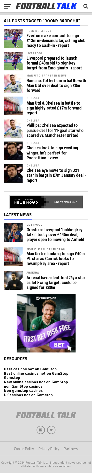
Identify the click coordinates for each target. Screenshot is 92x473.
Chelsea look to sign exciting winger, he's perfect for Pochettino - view (52, 152)
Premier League (39, 31)
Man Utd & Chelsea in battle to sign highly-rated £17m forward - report (55, 108)
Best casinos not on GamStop (30, 369)
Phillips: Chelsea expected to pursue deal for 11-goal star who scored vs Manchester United (55, 130)
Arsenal (32, 272)
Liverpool (34, 53)
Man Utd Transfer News (46, 75)
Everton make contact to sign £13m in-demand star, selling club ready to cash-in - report (55, 40)
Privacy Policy (49, 448)
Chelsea (33, 98)
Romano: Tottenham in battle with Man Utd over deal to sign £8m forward (56, 85)
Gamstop (12, 377)
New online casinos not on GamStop (36, 382)
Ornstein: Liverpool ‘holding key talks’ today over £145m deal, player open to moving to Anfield (55, 234)
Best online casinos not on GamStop (36, 373)
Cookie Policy (24, 448)
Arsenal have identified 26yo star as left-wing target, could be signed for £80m (55, 282)
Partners (71, 448)
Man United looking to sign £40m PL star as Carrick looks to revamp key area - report (55, 258)
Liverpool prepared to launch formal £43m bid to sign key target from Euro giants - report (54, 63)
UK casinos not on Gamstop (28, 395)
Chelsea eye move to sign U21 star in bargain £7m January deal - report (56, 175)
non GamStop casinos (23, 386)
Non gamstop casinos (23, 390)
